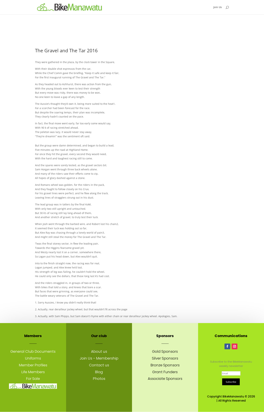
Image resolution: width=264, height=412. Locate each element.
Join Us (217, 7)
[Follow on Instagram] (234, 346)
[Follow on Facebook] (227, 346)
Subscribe (231, 381)
